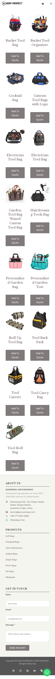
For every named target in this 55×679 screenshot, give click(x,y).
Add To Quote (15, 58)
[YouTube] (34, 670)
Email (9, 610)
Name (8, 594)
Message (10, 625)
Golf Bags (10, 536)
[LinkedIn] (13, 670)
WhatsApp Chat (17, 520)
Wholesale (10, 577)
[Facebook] (27, 670)
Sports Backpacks (14, 548)
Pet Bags (10, 571)
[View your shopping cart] (43, 3)
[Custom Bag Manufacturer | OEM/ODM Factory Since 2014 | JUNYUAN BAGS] (12, 3)
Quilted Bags (11, 554)
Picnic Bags (11, 565)
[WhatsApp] (47, 672)
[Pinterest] (41, 670)
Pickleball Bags (13, 542)
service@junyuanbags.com (22, 512)
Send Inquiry (17, 648)
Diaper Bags (11, 559)
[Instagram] (20, 670)
